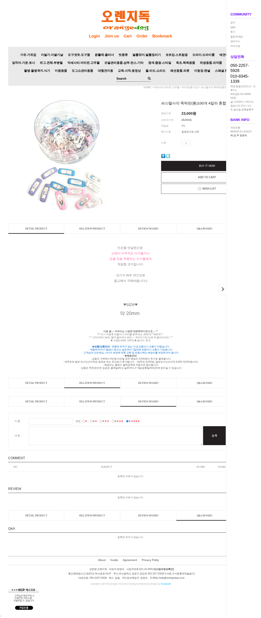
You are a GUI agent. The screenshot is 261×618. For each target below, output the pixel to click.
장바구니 (235, 41)
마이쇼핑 (235, 46)
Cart (128, 36)
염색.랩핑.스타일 (159, 62)
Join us (112, 36)
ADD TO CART (207, 177)
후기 (232, 32)
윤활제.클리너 (104, 54)
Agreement (130, 560)
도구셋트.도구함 (79, 54)
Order (142, 36)
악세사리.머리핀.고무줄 (83, 62)
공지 (232, 22)
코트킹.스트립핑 (177, 54)
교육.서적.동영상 (129, 70)
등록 (214, 435)
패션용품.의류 (179, 70)
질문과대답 (236, 36)
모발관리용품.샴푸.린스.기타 (124, 62)
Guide (114, 560)
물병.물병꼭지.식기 (37, 70)
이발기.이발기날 (52, 54)
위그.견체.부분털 (51, 62)
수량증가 (193, 143)
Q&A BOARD (204, 228)
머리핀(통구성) (190, 87)
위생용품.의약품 (211, 62)
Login (94, 36)
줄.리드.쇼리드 (156, 70)
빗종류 (123, 54)
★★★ (105, 421)
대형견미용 (105, 70)
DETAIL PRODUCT (36, 228)
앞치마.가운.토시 (23, 62)
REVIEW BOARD (148, 228)
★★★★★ (134, 421)
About (102, 560)
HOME (147, 87)
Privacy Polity (150, 560)
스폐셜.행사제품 (226, 70)
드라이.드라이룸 (203, 54)
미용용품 (61, 70)
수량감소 (199, 143)
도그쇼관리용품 (82, 70)
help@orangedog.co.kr (172, 577)
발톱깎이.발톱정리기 (147, 54)
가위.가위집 (28, 54)
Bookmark (162, 36)
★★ (95, 421)
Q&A (233, 27)
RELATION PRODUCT (92, 228)
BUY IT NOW (207, 165)
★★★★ (118, 421)
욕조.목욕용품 (185, 62)
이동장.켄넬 (202, 70)
